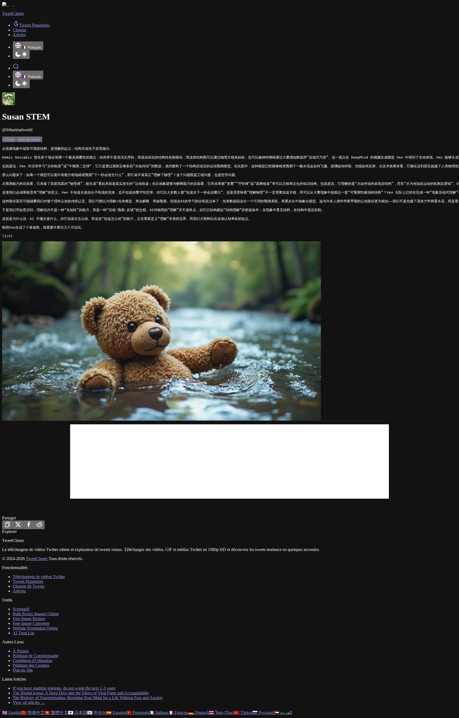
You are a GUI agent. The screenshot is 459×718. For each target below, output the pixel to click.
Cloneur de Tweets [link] (28, 586)
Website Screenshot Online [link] (35, 628)
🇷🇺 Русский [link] (263, 712)
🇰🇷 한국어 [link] (96, 712)
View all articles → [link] (29, 702)
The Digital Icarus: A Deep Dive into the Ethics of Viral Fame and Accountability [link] (81, 693)
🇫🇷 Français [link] (178, 712)
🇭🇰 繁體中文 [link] (56, 712)
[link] (31, 25)
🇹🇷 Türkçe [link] (243, 712)
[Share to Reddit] (39, 524)
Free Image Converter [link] (31, 623)
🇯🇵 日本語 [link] (77, 712)
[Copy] (7, 524)
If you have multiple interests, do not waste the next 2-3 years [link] (64, 688)
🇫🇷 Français (31, 47)
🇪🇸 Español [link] (116, 712)
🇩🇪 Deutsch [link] (199, 712)
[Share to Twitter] (18, 524)
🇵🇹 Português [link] (137, 712)
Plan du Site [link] (23, 670)
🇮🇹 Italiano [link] (158, 712)
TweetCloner (37, 558)
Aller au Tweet (29, 139)
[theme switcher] (21, 54)
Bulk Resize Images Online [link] (36, 614)
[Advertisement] (229, 461)
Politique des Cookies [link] (31, 665)
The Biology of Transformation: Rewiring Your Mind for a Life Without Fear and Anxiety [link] (88, 697)
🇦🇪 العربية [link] (283, 712)
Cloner (9, 139)
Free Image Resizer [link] (29, 618)
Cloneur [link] (19, 30)
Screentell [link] (21, 609)
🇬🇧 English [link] (11, 712)
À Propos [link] (21, 651)
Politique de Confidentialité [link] (35, 655)
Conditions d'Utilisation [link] (32, 660)
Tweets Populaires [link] (28, 581)
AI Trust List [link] (23, 633)
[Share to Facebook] (28, 524)
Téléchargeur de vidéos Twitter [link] (39, 576)
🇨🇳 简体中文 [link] (33, 712)
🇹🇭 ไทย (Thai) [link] (221, 712)
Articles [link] (19, 34)
